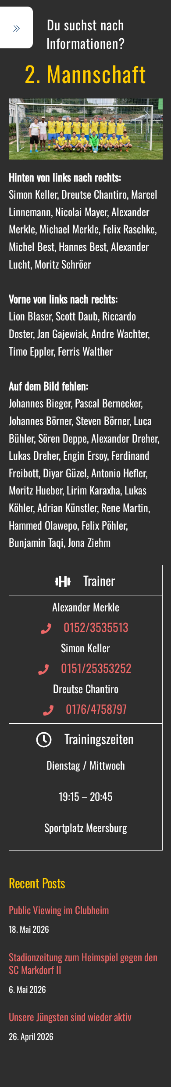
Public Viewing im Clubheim (59, 910)
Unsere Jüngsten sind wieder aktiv (70, 1017)
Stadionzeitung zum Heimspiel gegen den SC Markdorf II (83, 964)
